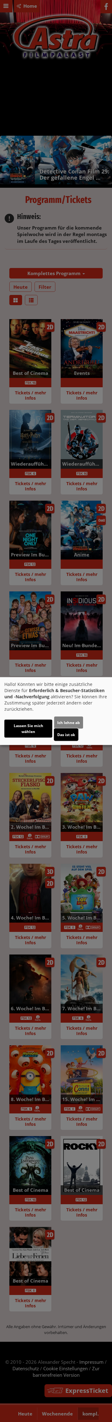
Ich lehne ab (68, 722)
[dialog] (56, 711)
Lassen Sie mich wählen (28, 728)
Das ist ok (66, 734)
